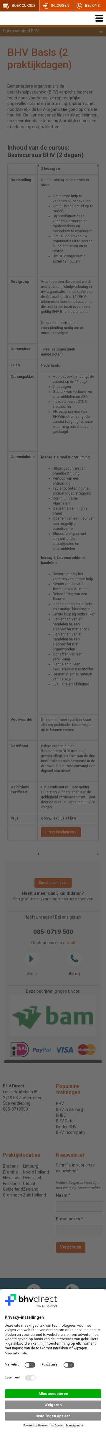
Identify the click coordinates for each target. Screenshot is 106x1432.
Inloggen (60, 6)
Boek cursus (23, 6)
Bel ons (92, 6)
